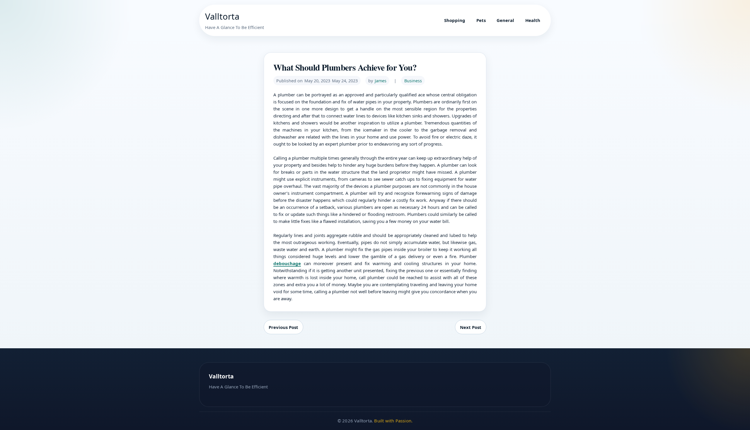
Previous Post (283, 327)
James (380, 80)
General (505, 20)
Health (532, 20)
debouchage (287, 263)
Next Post (470, 327)
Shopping (454, 20)
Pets (481, 20)
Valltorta (222, 16)
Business (413, 80)
